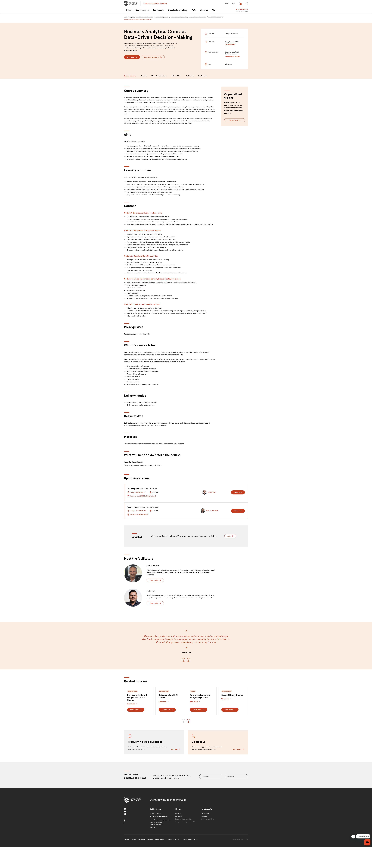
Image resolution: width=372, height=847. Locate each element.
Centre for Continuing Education (155, 3)
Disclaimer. (127, 840)
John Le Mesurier (153, 566)
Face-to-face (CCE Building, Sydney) (143, 496)
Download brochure (151, 57)
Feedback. (150, 840)
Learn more (134, 710)
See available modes (232, 56)
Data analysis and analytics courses (197, 17)
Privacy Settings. (159, 840)
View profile (154, 580)
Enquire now (233, 120)
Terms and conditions (207, 819)
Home (125, 17)
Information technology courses (179, 17)
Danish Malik (151, 591)
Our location (179, 816)
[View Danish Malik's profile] (133, 598)
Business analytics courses (214, 17)
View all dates (230, 44)
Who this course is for (159, 76)
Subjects (132, 17)
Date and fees (176, 76)
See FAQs (174, 749)
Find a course (205, 813)
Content (144, 76)
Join (231, 536)
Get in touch (237, 749)
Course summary (130, 76)
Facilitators (190, 76)
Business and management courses (144, 17)
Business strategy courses (162, 17)
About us (177, 813)
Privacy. (134, 840)
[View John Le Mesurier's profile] (133, 573)
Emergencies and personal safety (185, 822)
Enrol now (130, 57)
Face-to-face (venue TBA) (139, 514)
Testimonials (202, 76)
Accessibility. (142, 840)
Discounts (204, 816)
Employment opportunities (183, 819)
